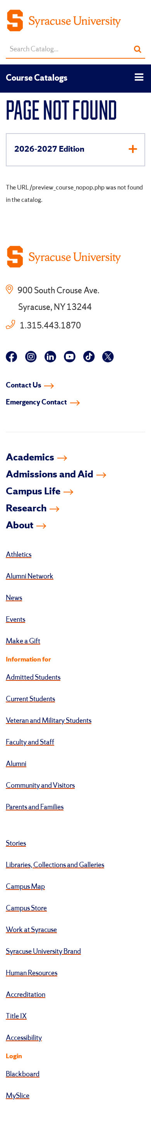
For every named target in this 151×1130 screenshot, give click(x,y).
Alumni (16, 764)
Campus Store (26, 908)
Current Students (30, 699)
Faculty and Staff (30, 742)
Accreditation (25, 995)
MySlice (17, 1096)
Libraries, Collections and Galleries (55, 865)
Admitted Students (33, 677)
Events (15, 619)
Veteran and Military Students (48, 721)
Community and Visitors (40, 785)
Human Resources (31, 973)
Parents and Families (34, 807)
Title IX (16, 1016)
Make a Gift (23, 641)
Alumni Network (29, 576)
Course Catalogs (36, 78)
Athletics (18, 555)
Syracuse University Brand (43, 951)
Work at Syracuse (31, 930)
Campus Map (25, 886)
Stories (16, 843)
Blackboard (22, 1074)
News (14, 598)
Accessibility (24, 1038)
